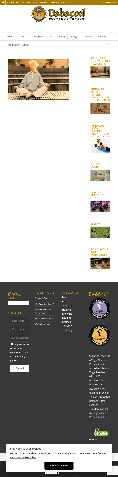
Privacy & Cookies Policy (26, 2)
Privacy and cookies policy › (23, 457)
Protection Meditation (44, 318)
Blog (64, 297)
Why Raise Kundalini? (44, 303)
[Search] (109, 44)
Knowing (67, 313)
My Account (65, 2)
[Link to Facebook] (8, 2)
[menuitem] (26, 2)
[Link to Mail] (12, 2)
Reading (66, 317)
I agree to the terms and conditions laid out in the (20, 352)
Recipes (66, 322)
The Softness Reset (42, 324)
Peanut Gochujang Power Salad (43, 311)
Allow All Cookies (59, 466)
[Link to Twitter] (3, 2)
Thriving (67, 326)
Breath (66, 301)
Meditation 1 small (18, 44)
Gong (65, 305)
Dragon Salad (41, 297)
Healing (66, 309)
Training (67, 330)
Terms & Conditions (48, 2)
